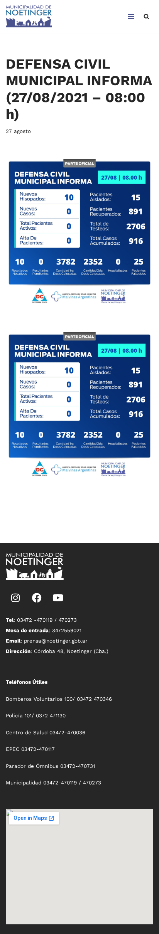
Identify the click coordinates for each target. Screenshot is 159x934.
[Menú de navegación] (131, 16)
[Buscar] (146, 16)
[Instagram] (15, 597)
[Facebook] (36, 597)
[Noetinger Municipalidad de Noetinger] (29, 16)
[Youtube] (58, 597)
